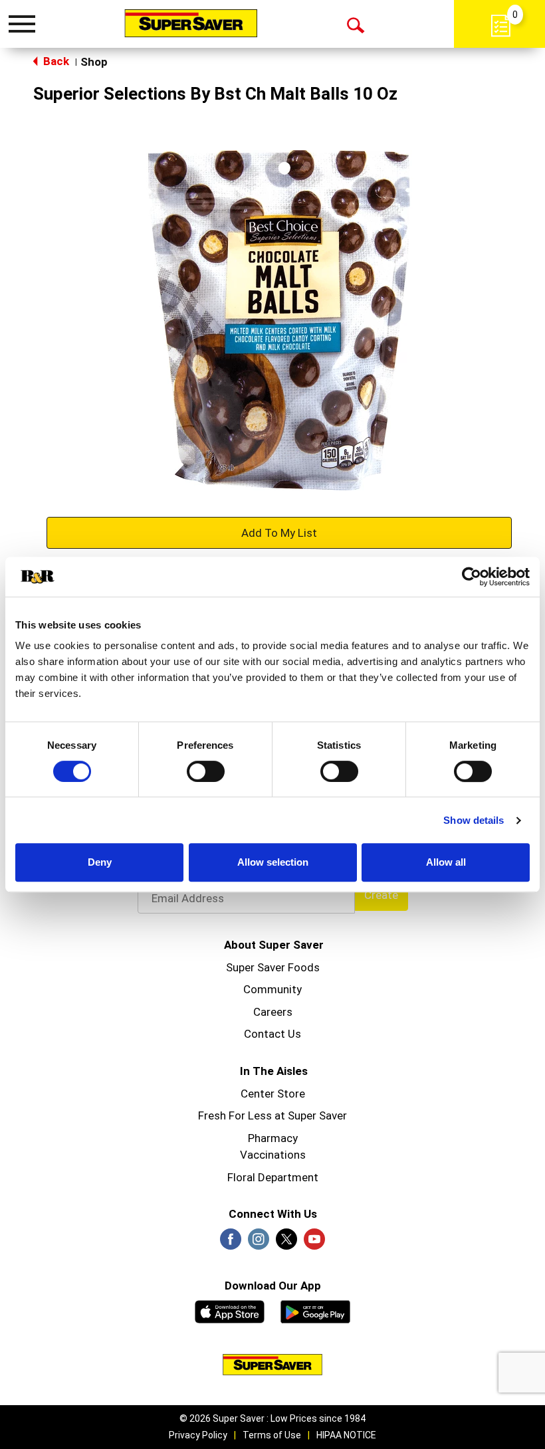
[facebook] (230, 1243)
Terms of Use (272, 1435)
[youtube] (314, 1243)
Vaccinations (273, 1154)
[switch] (206, 771)
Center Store (273, 1093)
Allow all (446, 862)
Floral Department (272, 1177)
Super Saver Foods (273, 967)
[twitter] (286, 1243)
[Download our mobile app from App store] (230, 1310)
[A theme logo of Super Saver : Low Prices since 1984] (190, 23)
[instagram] (258, 1243)
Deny (100, 862)
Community (272, 989)
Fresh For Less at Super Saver (272, 1115)
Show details (473, 820)
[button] (279, 532)
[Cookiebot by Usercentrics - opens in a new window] (471, 577)
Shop (94, 61)
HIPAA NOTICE (346, 1435)
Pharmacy (273, 1138)
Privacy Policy (198, 1435)
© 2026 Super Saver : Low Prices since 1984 (272, 1418)
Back (55, 61)
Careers (272, 1011)
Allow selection (272, 862)
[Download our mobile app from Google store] (315, 1310)
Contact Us (272, 1033)
